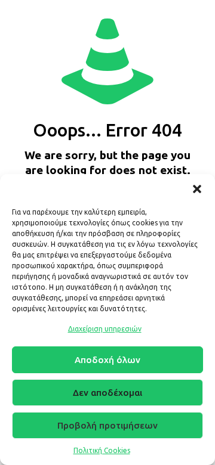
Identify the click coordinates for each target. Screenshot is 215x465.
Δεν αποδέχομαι (107, 393)
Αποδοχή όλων (107, 360)
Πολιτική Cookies (101, 450)
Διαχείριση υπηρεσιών (105, 329)
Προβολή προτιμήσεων (107, 425)
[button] (197, 189)
